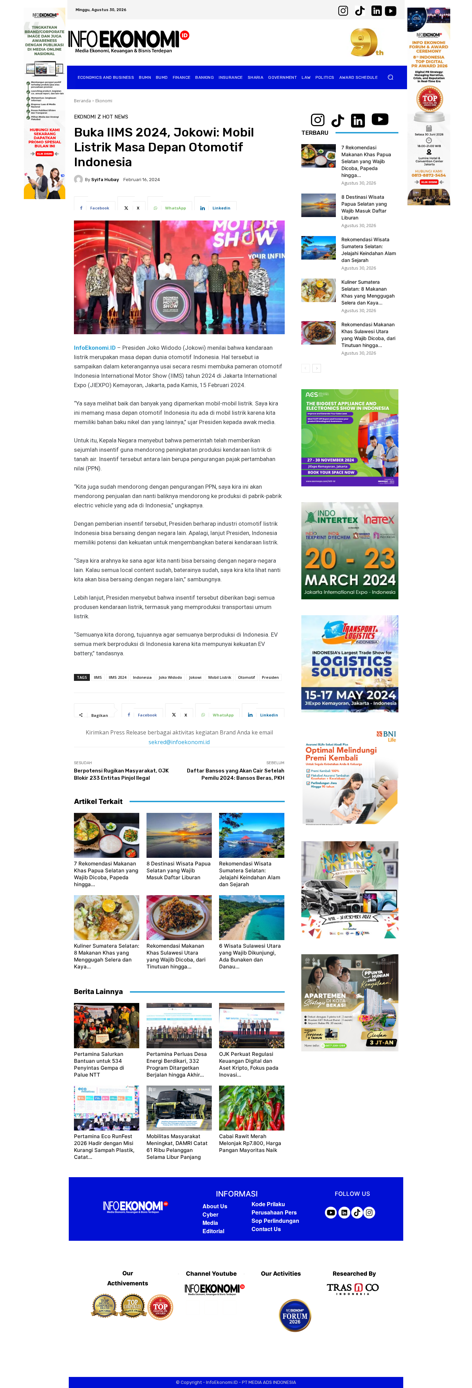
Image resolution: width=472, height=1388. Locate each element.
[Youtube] (229, 1307)
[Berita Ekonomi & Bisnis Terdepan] (129, 42)
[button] (391, 77)
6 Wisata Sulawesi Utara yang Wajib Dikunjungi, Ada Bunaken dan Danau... (250, 956)
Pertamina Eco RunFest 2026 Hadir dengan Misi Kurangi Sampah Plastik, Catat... (104, 1146)
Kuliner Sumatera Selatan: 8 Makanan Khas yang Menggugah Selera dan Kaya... (106, 956)
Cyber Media (210, 1218)
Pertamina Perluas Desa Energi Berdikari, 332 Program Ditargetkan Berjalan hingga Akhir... (177, 1064)
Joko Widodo (170, 677)
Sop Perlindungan (275, 1221)
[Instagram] (211, 1307)
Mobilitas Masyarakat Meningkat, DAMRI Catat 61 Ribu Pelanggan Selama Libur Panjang (177, 1146)
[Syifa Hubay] (79, 179)
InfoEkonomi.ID (95, 347)
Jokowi (195, 677)
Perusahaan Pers (274, 1212)
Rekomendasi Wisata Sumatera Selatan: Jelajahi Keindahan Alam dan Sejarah (249, 874)
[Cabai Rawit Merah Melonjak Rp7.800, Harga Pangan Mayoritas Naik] (251, 1108)
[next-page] (316, 368)
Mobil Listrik (219, 677)
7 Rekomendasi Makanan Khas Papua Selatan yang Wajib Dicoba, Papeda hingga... (106, 874)
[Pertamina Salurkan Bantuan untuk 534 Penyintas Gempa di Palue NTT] (106, 1025)
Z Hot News (112, 117)
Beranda (82, 101)
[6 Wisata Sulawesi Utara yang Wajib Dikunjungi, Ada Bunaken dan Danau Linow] (251, 917)
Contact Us (266, 1229)
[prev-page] (305, 368)
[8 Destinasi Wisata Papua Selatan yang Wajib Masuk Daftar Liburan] (179, 835)
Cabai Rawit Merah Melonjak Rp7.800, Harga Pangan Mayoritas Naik (250, 1143)
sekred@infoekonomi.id (179, 742)
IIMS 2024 (117, 677)
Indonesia (142, 677)
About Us (214, 1206)
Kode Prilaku (268, 1204)
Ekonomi (103, 101)
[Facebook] (192, 1307)
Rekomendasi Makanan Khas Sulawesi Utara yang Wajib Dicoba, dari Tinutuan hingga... (176, 956)
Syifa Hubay (105, 179)
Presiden (270, 677)
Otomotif (246, 677)
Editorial (213, 1231)
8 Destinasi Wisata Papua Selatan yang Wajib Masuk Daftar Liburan (179, 870)
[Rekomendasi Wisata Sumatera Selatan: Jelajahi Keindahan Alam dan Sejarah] (251, 835)
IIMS (98, 677)
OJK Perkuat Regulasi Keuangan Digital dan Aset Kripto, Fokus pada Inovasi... (249, 1064)
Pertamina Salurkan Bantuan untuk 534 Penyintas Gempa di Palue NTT (99, 1064)
